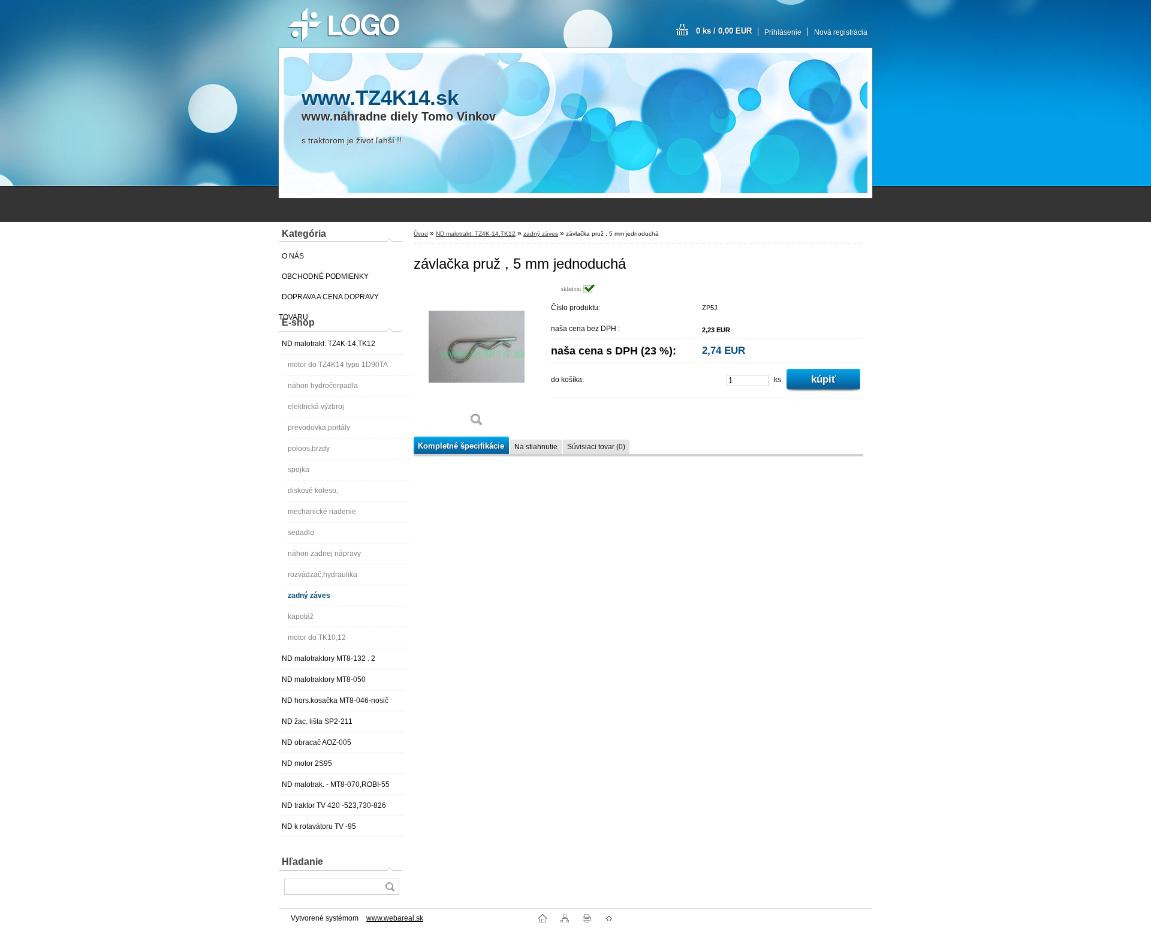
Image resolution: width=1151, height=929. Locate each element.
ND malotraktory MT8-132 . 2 (328, 658)
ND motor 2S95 (307, 763)
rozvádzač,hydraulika (322, 574)
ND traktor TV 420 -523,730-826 (334, 805)
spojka (298, 469)
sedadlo (301, 532)
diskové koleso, (313, 490)
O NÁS (293, 256)
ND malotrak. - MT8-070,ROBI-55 (336, 784)
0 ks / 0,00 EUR (724, 30)
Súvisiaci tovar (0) (596, 447)
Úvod (421, 233)
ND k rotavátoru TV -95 (319, 826)
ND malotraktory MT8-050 (324, 679)
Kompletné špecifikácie (461, 445)
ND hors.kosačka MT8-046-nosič (335, 700)
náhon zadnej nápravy (324, 553)
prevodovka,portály (319, 427)
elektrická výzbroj (316, 406)
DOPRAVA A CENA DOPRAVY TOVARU (329, 300)
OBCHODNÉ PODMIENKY (325, 276)
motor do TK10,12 (317, 637)
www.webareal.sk (394, 918)
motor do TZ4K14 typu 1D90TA (338, 364)
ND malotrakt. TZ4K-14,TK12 (328, 343)
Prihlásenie (783, 32)
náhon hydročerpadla (323, 385)
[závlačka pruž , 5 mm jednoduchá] (476, 359)
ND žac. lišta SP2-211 (317, 721)
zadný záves (309, 595)
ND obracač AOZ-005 (316, 742)
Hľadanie (302, 861)
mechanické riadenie (322, 511)
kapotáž (301, 616)
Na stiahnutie (536, 447)
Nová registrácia (840, 32)
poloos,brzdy (309, 448)
